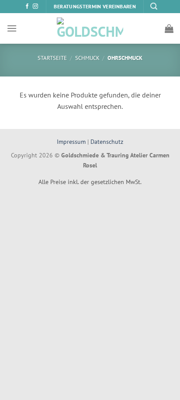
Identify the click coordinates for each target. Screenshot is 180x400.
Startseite (52, 58)
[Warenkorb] (169, 28)
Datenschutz (106, 141)
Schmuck (87, 58)
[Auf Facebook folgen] (27, 6)
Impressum (72, 141)
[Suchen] (153, 6)
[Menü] (12, 28)
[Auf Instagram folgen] (35, 6)
